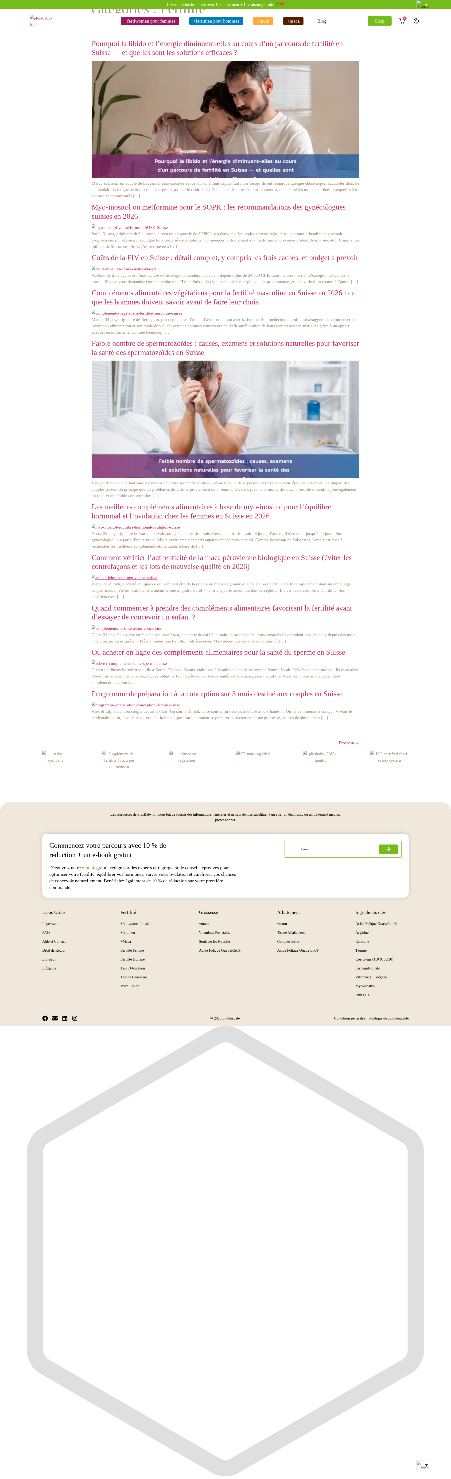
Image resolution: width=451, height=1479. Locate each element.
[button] (423, 1465)
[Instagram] (75, 1018)
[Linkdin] (65, 1018)
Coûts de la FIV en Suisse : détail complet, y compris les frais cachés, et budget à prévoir (225, 257)
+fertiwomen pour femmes (149, 20)
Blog (322, 20)
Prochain (349, 742)
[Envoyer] (388, 849)
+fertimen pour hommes (216, 20)
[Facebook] (45, 1018)
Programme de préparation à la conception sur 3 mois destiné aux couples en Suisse (217, 693)
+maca (293, 20)
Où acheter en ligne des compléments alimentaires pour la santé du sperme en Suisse (218, 652)
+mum (263, 20)
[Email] (55, 1018)
